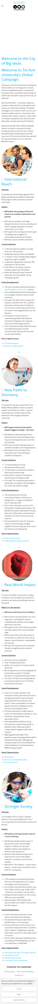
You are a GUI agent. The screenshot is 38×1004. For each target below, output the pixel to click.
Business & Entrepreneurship (16, 760)
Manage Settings (19, 1000)
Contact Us (19, 975)
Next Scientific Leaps (12, 538)
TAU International (11, 343)
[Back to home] (19, 6)
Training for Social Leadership (16, 960)
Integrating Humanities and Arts (17, 541)
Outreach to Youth (12, 955)
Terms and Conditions (25, 971)
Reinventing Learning (13, 958)
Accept (19, 989)
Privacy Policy (9, 971)
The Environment (11, 762)
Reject (19, 994)
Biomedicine (9, 757)
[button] (3, 6)
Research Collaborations (14, 346)
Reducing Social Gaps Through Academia (20, 952)
